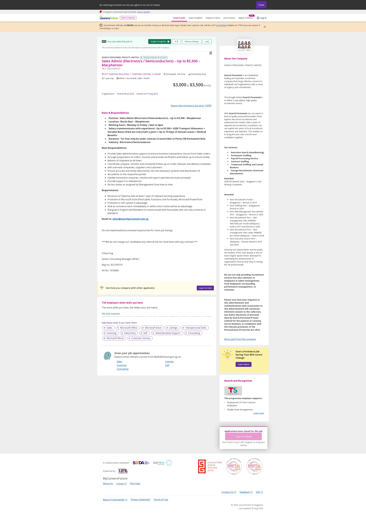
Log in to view (205, 288)
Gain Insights (195, 17)
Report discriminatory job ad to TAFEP (191, 105)
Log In (263, 17)
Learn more (258, 413)
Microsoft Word (115, 338)
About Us (108, 483)
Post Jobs (135, 483)
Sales (109, 327)
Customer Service (140, 338)
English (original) (158, 41)
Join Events (229, 17)
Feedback (245, 492)
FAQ (258, 492)
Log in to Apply (243, 436)
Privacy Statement (140, 499)
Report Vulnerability (114, 499)
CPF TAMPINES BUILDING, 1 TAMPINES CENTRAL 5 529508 (132, 74)
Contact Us (227, 492)
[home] (108, 18)
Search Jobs (179, 17)
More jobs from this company (240, 339)
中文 (177, 41)
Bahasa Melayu (192, 41)
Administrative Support (167, 333)
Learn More (243, 364)
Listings (173, 327)
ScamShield (221, 25)
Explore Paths (213, 17)
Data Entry (130, 333)
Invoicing (111, 333)
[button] (263, 26)
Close (261, 4)
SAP (145, 333)
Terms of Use (161, 499)
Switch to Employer (128, 18)
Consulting (194, 333)
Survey (120, 483)
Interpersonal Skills (195, 327)
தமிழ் (207, 41)
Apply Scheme (245, 18)
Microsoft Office (128, 327)
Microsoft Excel (153, 327)
